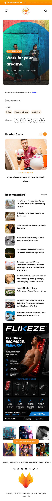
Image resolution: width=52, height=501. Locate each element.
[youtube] (26, 469)
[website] (34, 469)
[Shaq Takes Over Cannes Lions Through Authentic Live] (10, 316)
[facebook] (16, 120)
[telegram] (35, 120)
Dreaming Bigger (21, 112)
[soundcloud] (30, 469)
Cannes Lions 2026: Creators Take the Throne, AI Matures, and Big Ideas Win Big (30, 303)
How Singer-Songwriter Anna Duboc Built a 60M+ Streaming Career (31, 204)
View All (44, 195)
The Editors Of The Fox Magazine (23, 71)
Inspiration (36, 112)
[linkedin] (42, 120)
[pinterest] (29, 120)
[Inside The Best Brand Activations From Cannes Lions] (10, 291)
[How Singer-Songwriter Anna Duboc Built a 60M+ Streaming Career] (10, 204)
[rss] (38, 469)
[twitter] (22, 120)
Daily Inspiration (14, 51)
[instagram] (22, 469)
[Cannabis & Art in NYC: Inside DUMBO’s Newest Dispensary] (10, 253)
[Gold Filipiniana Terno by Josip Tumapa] (10, 228)
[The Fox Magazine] (26, 10)
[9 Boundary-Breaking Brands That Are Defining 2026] (10, 241)
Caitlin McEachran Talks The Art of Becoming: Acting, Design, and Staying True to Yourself (31, 279)
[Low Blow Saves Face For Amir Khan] (26, 154)
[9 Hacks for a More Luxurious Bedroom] (10, 216)
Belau (34, 92)
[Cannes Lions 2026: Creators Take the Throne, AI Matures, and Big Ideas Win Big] (10, 303)
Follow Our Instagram (27, 441)
